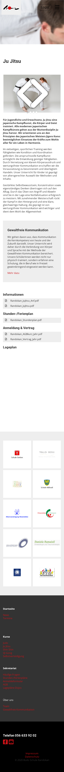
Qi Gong (7, 653)
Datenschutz (32, 756)
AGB (5, 684)
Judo (5, 643)
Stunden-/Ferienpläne (15, 677)
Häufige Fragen (11, 674)
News (6, 615)
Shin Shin (8, 649)
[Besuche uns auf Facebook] (5, 742)
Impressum (32, 753)
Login (45, 7)
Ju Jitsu (6, 646)
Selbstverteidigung (13, 656)
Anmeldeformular (13, 681)
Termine (7, 618)
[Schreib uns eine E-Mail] (11, 742)
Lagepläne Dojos (12, 687)
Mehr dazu (13, 273)
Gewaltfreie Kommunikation (18, 709)
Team (6, 706)
